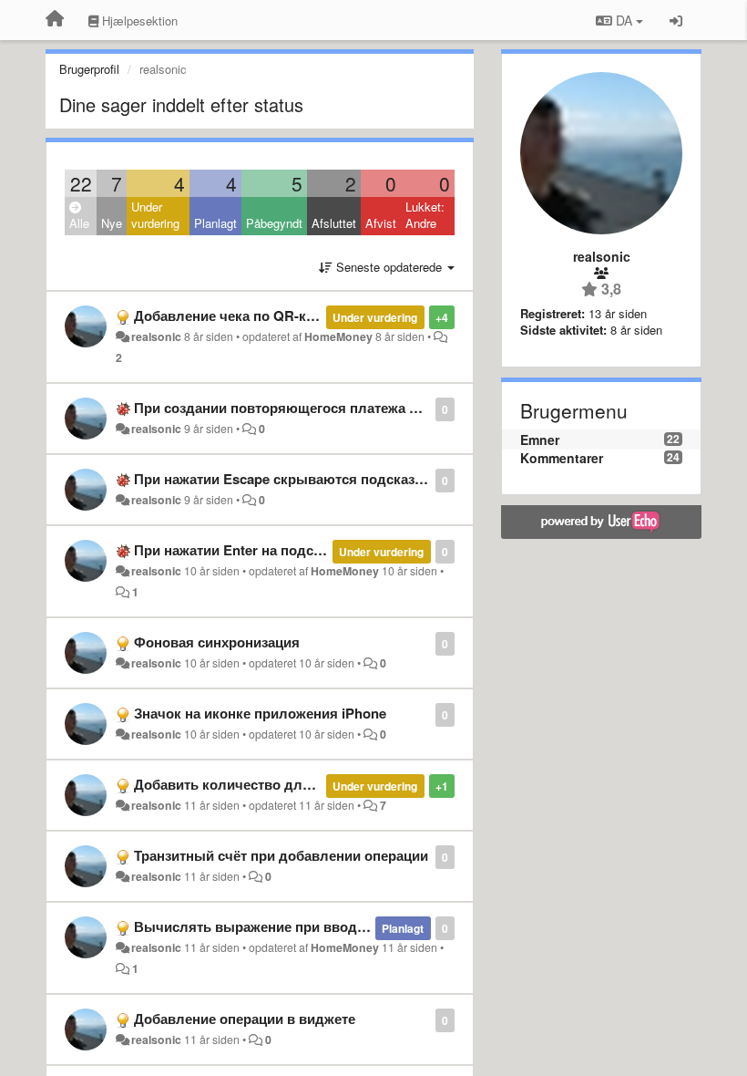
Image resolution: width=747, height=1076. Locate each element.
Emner (539, 439)
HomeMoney (338, 336)
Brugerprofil (89, 69)
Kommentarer (561, 458)
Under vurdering (155, 215)
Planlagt (215, 223)
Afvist (380, 223)
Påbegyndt (274, 223)
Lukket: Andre (425, 215)
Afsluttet (334, 223)
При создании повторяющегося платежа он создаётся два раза (346, 408)
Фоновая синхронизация (217, 642)
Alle (79, 223)
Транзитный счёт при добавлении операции (281, 855)
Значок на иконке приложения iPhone (260, 713)
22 (81, 183)
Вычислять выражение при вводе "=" (261, 926)
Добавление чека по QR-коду (232, 315)
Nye (111, 223)
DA (624, 20)
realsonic (156, 336)
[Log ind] (676, 20)
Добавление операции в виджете (244, 1019)
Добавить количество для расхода (251, 784)
